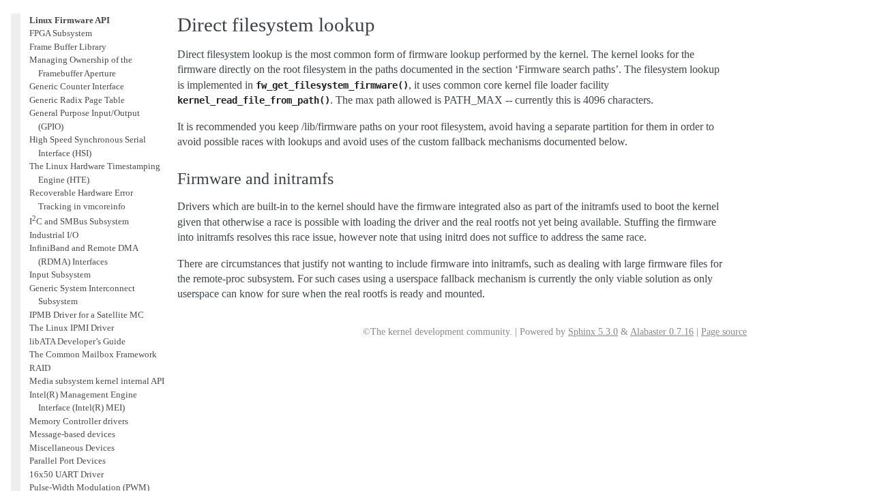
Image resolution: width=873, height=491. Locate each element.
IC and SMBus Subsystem (79, 221)
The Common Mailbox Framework (93, 354)
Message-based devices (72, 434)
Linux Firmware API (69, 20)
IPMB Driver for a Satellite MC (86, 315)
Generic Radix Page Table (77, 100)
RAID (39, 368)
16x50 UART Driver (66, 474)
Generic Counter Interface (76, 86)
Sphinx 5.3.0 (593, 332)
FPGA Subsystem (60, 33)
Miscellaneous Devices (72, 448)
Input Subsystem (60, 274)
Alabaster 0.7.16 (662, 332)
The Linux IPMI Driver (71, 328)
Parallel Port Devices (67, 461)
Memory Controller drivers (78, 421)
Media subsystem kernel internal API (96, 381)
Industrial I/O (53, 235)
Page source (724, 332)
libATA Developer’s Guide (77, 341)
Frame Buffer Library (67, 47)
